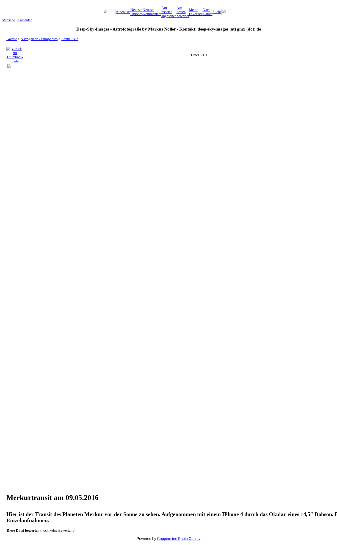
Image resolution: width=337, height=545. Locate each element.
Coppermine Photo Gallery (178, 539)
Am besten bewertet (183, 12)
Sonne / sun (69, 39)
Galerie (11, 39)
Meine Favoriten (196, 12)
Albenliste (123, 12)
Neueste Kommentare (152, 12)
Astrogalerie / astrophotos (39, 39)
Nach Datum (208, 12)
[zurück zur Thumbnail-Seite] (14, 54)
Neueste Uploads (136, 12)
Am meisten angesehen (169, 12)
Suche (217, 12)
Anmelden (24, 20)
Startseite (8, 20)
